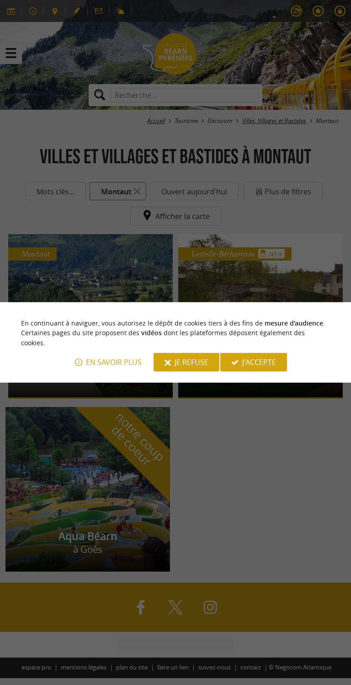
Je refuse (191, 362)
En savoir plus (114, 362)
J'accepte (259, 362)
